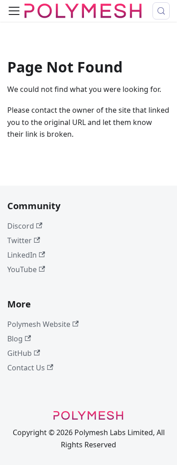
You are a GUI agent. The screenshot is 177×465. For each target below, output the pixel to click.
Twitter (19, 240)
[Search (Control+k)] (161, 10)
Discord (20, 226)
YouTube (22, 269)
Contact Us (26, 368)
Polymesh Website (38, 324)
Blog (15, 339)
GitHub (19, 353)
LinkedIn (22, 255)
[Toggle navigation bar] (14, 11)
